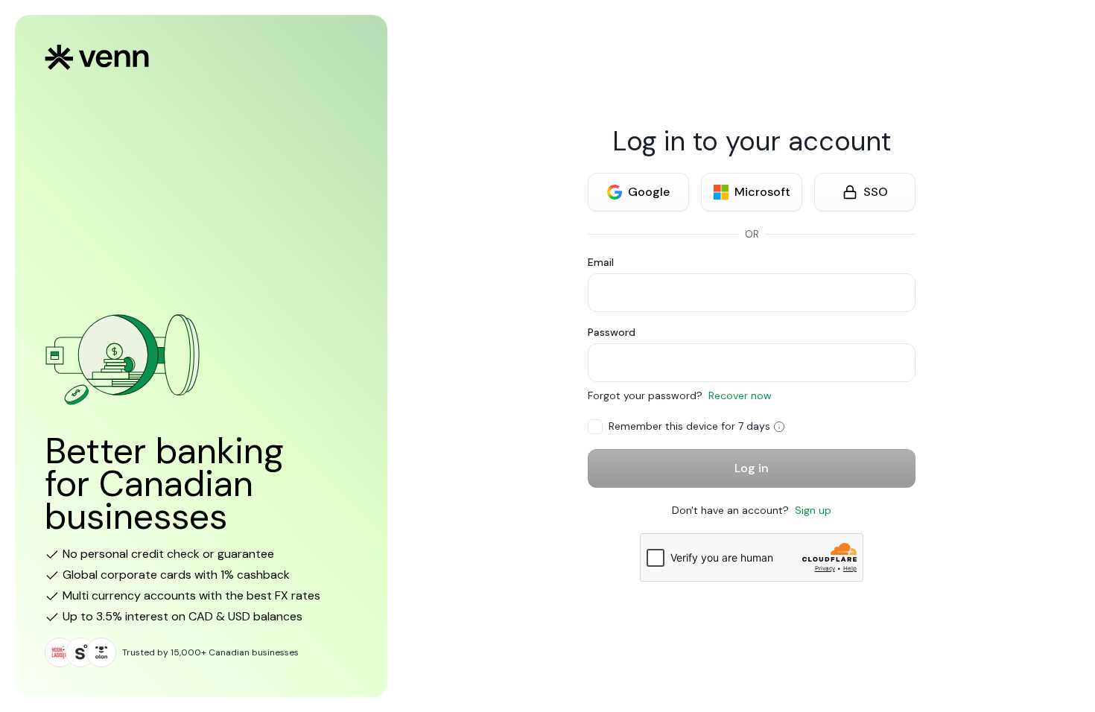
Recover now (740, 395)
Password (611, 332)
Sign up (813, 510)
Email (601, 262)
